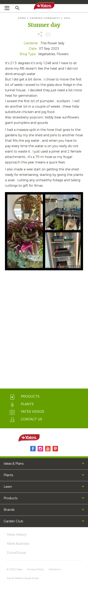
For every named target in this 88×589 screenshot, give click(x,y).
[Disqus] (44, 330)
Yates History (16, 534)
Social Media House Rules (23, 578)
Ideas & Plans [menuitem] (13, 464)
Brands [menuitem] (9, 510)
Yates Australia (18, 544)
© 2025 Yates (15, 569)
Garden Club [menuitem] (13, 521)
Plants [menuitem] (8, 475)
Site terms (55, 569)
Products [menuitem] (10, 498)
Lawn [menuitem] (8, 487)
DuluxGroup (16, 553)
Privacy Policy (35, 569)
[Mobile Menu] (7, 7)
